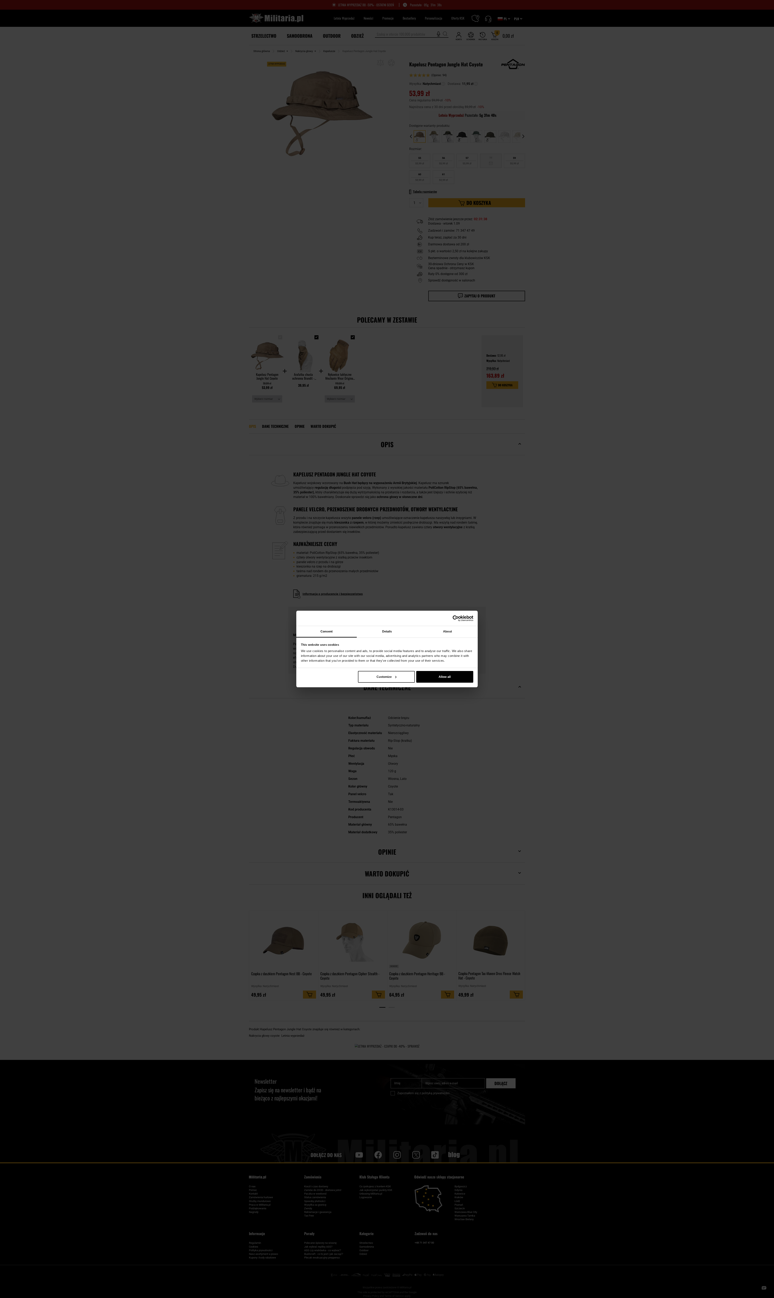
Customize (384, 676)
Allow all (445, 676)
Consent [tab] (326, 631)
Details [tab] (387, 631)
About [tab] (447, 631)
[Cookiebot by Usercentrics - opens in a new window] (455, 618)
